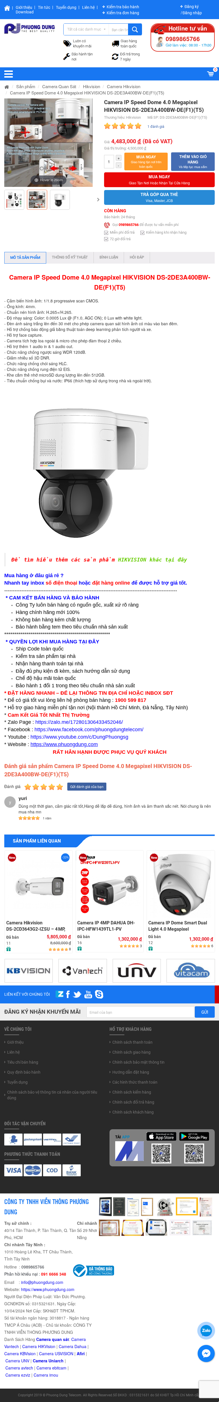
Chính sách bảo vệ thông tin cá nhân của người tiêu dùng (52, 1095)
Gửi (204, 1012)
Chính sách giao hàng (131, 1052)
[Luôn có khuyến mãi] (67, 43)
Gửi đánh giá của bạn (87, 786)
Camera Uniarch (48, 1360)
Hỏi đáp (137, 257)
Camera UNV (17, 1360)
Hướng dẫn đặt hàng (130, 1072)
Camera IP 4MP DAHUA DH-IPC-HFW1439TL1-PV (106, 926)
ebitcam (59, 1368)
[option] (48, 142)
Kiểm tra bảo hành (123, 7)
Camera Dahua (72, 1346)
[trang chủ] (6, 86)
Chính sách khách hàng (133, 1112)
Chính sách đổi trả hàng (133, 1102)
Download (25, 12)
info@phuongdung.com (42, 1282)
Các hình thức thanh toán (134, 1082)
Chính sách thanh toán (132, 1042)
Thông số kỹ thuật (70, 257)
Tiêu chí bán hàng (22, 1062)
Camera (13, 1368)
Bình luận (109, 257)
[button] (146, 161)
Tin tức (44, 7)
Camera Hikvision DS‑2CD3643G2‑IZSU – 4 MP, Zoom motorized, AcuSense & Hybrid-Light (37, 926)
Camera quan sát (52, 1339)
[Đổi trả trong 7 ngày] (115, 56)
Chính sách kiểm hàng (131, 1092)
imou (53, 1375)
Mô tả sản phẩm (25, 257)
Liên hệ (88, 7)
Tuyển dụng (66, 7)
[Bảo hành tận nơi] (66, 56)
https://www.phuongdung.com (47, 1289)
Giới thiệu (24, 7)
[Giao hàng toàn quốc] (115, 43)
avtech (27, 1368)
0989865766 (129, 225)
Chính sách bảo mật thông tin (138, 1062)
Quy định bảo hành (23, 1072)
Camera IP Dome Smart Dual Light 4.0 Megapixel (177, 926)
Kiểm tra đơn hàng (123, 13)
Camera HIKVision (38, 1346)
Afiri (81, 1353)
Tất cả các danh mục (84, 29)
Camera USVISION (56, 1353)
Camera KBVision (20, 1353)
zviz (26, 1375)
